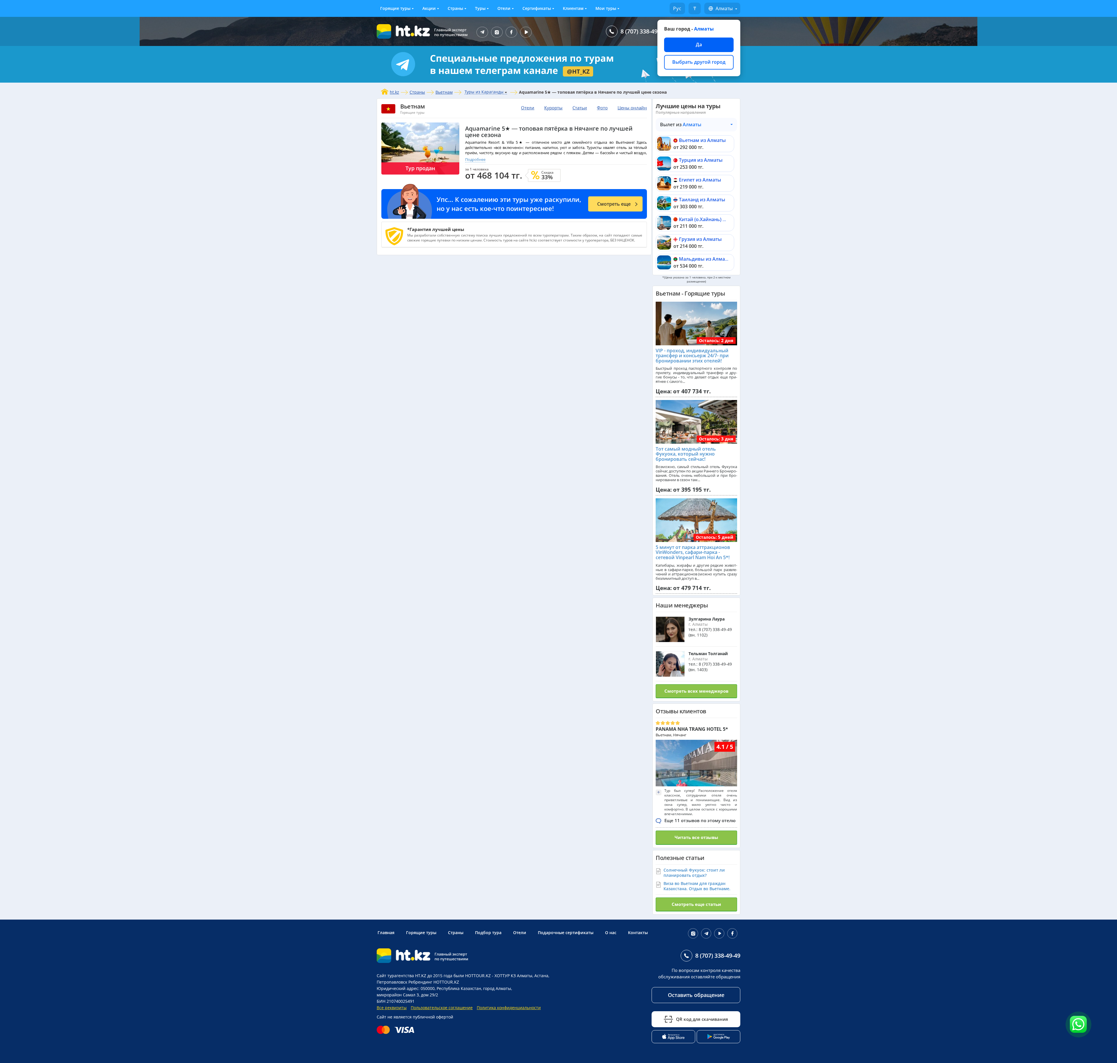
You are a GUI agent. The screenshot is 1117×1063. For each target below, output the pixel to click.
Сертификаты (536, 8)
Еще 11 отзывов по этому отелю (700, 820)
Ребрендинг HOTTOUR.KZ (433, 982)
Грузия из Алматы (700, 239)
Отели (504, 8)
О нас (610, 932)
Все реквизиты (392, 1007)
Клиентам (573, 8)
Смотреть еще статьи (696, 904)
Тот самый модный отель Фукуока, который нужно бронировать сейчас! (686, 454)
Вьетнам (444, 92)
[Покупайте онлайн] (397, 1029)
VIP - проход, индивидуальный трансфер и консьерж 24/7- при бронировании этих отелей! (692, 355)
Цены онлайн (632, 108)
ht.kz (394, 92)
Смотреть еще (614, 204)
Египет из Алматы (700, 180)
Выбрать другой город (698, 62)
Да (699, 44)
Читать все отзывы (696, 837)
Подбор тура (488, 932)
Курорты (553, 108)
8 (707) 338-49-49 (643, 31)
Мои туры (605, 8)
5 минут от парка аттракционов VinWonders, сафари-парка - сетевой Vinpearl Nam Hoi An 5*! (693, 552)
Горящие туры (395, 8)
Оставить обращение (696, 994)
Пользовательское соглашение (442, 1007)
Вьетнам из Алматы (702, 140)
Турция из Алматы (701, 160)
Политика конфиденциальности (509, 1007)
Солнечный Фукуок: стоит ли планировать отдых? (694, 872)
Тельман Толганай (708, 653)
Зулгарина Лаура (707, 619)
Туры (480, 8)
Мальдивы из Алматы (705, 259)
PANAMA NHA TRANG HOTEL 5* (692, 729)
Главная (386, 932)
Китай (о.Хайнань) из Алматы (713, 219)
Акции (429, 8)
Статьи (579, 108)
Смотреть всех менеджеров (696, 691)
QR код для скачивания (702, 1019)
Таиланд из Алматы (702, 199)
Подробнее (475, 159)
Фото (602, 108)
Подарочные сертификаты (565, 932)
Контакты (638, 932)
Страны (455, 8)
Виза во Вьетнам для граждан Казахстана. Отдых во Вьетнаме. (697, 886)
